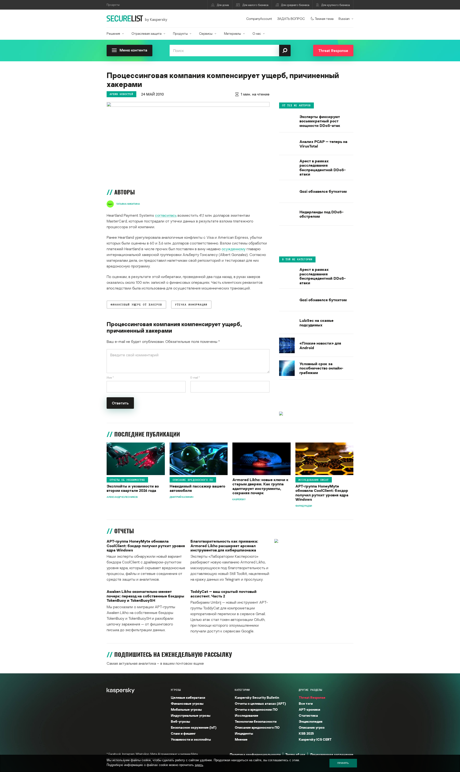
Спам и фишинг (183, 733)
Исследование (246, 715)
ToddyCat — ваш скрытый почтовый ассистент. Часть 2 (223, 593)
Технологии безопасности (255, 721)
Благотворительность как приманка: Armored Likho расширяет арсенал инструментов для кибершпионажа (224, 545)
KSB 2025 (306, 733)
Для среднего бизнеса (295, 5)
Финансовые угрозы (187, 703)
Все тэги (306, 703)
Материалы (232, 33)
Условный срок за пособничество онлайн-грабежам (321, 368)
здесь (199, 765)
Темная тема (324, 19)
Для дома (223, 5)
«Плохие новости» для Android (320, 345)
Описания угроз (311, 727)
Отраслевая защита (146, 33)
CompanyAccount (259, 19)
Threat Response (312, 697)
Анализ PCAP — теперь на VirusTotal (323, 143)
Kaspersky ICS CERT (315, 739)
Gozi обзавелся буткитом (323, 191)
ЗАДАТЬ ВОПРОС (291, 19)
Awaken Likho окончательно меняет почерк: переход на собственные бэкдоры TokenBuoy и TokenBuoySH (145, 595)
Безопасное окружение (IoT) (193, 727)
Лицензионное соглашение (331, 754)
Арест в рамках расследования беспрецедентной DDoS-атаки (322, 167)
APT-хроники (309, 709)
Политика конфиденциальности (255, 754)
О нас (257, 33)
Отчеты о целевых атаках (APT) (260, 703)
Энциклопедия (310, 721)
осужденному (234, 248)
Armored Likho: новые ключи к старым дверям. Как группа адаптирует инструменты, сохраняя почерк (260, 486)
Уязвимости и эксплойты (191, 739)
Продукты (180, 33)
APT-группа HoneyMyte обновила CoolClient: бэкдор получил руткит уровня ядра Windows (321, 493)
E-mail (195, 377)
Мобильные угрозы (186, 709)
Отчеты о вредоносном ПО (256, 709)
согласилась (166, 215)
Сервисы (206, 33)
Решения (113, 33)
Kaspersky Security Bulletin (257, 697)
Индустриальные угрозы (190, 715)
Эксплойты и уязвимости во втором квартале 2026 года (133, 488)
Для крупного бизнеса (335, 5)
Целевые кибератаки (188, 697)
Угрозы (176, 689)
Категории (242, 689)
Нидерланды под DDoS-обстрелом (321, 214)
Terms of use (295, 754)
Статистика (308, 715)
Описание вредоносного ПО (193, 479)
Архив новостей (121, 94)
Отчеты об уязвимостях (127, 479)
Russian (344, 19)
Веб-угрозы (180, 721)
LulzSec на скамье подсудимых (316, 322)
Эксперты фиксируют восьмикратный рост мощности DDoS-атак (319, 121)
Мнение (241, 739)
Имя (110, 377)
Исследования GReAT (314, 479)
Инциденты (244, 733)
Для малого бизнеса (255, 5)
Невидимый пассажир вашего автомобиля (197, 488)
